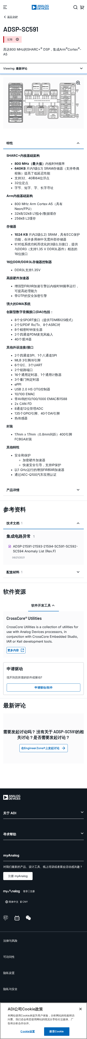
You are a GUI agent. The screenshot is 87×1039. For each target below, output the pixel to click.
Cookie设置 (27, 1031)
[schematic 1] (43, 103)
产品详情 (12, 490)
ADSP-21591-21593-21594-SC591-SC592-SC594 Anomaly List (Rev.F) (45, 548)
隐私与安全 (10, 989)
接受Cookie (56, 1031)
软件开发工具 (41, 605)
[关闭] (80, 1009)
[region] (43, 1021)
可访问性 (9, 956)
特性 (9, 143)
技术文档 (14, 523)
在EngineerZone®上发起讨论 (40, 748)
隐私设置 (9, 973)
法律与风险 (10, 940)
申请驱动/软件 (44, 687)
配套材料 (14, 572)
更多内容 (13, 650)
